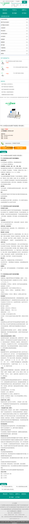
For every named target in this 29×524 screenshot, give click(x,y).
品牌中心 (24, 9)
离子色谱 (3, 45)
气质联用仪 (3, 47)
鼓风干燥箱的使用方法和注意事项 (7, 89)
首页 (5, 97)
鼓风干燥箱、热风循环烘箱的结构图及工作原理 (10, 92)
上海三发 (15, 6)
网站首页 (5, 9)
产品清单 (17, 1)
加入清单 (20, 148)
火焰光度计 (3, 27)
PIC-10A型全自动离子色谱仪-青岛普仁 (10, 486)
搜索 (25, 2)
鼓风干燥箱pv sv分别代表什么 (7, 84)
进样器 (2, 53)
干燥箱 (17, 4)
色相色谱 (3, 39)
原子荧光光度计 (4, 33)
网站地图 (22, 521)
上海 (20, 4)
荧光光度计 (3, 30)
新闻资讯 (5, 13)
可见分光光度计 (4, 19)
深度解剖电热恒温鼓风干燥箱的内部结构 (9, 94)
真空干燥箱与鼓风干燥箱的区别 (7, 86)
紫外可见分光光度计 (5, 22)
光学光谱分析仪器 (13, 97)
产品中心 (14, 9)
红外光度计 (3, 36)
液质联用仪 (3, 50)
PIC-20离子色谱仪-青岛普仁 (8, 489)
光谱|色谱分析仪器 (21, 97)
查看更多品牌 (11, 130)
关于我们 (24, 13)
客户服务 (14, 13)
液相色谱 (3, 42)
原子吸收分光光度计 (5, 25)
